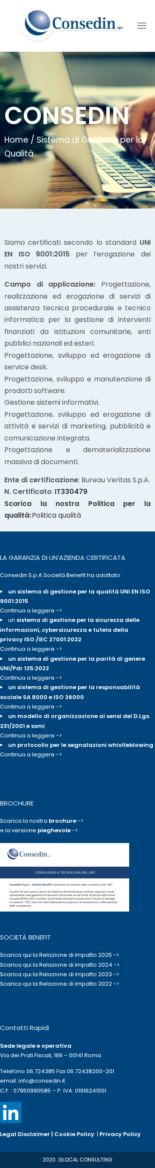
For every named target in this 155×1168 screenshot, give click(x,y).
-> (66, 821)
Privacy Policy (120, 1134)
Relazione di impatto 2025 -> (79, 955)
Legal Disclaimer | (27, 1134)
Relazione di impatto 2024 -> (79, 965)
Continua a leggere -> (31, 610)
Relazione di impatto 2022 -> (79, 984)
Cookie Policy (74, 1134)
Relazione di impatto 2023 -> (79, 974)
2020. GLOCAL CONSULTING (77, 1159)
